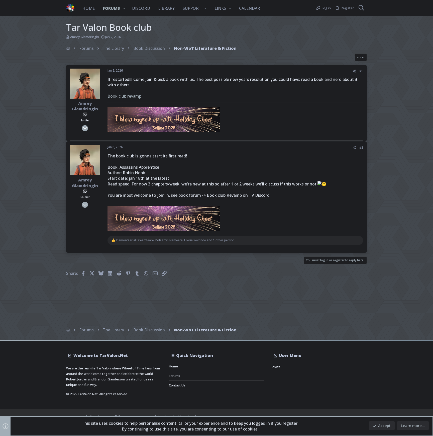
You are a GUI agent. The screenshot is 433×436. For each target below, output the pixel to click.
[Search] (361, 8)
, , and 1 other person (175, 240)
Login (276, 366)
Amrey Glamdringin (84, 37)
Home (173, 366)
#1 (361, 71)
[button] (124, 8)
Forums (174, 375)
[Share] (354, 71)
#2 (361, 147)
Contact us (177, 385)
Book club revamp (124, 96)
